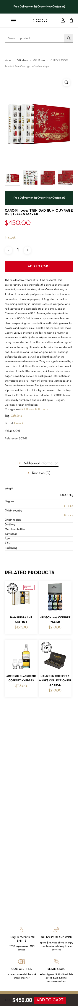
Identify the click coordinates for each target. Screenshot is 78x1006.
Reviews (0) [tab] (40, 473)
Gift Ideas (22, 60)
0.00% (68, 506)
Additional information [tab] (40, 463)
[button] (66, 82)
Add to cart (39, 266)
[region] (39, 6)
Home (8, 60)
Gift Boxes (39, 60)
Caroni (18, 423)
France (68, 515)
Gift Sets (16, 416)
